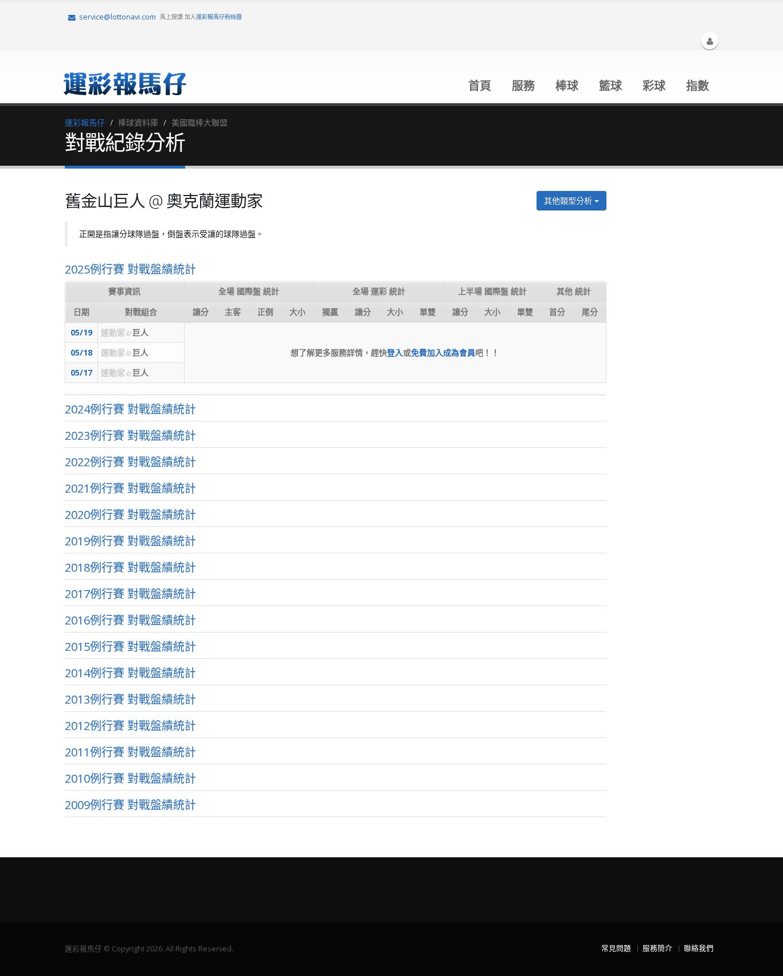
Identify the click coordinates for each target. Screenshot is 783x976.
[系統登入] (709, 40)
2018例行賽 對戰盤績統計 (130, 567)
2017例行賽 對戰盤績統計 (130, 594)
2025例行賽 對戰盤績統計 (130, 269)
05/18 (81, 352)
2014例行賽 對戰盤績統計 (130, 673)
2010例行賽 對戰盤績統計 (130, 778)
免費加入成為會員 (443, 352)
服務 (523, 85)
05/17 (81, 372)
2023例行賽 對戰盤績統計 (130, 435)
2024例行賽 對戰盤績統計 (130, 409)
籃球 (610, 85)
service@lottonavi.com (117, 17)
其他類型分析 (569, 200)
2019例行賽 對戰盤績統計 (130, 541)
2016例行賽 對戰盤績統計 (130, 620)
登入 (395, 352)
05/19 (81, 332)
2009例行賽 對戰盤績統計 (130, 805)
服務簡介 (657, 948)
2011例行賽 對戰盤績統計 (130, 752)
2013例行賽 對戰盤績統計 (130, 699)
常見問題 (616, 948)
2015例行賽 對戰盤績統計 (130, 646)
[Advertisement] (669, 361)
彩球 (654, 85)
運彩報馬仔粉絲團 (219, 17)
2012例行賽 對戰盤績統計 (130, 725)
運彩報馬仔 (85, 122)
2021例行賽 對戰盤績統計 (130, 488)
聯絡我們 (699, 948)
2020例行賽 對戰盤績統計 (130, 514)
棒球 (566, 85)
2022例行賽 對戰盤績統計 (130, 462)
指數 (697, 85)
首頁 (479, 85)
